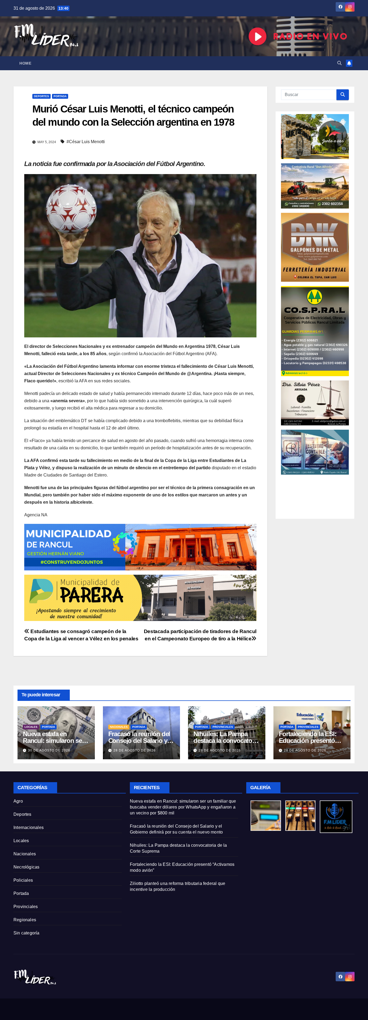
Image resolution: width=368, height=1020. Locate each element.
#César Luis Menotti (86, 141)
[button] (339, 63)
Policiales (23, 880)
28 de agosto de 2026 (134, 750)
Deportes (41, 96)
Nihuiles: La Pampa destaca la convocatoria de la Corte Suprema (226, 740)
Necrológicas (26, 867)
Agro (18, 801)
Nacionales (119, 726)
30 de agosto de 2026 (49, 750)
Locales (31, 726)
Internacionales (28, 827)
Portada (60, 96)
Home (25, 63)
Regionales (24, 919)
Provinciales (223, 726)
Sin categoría (26, 933)
